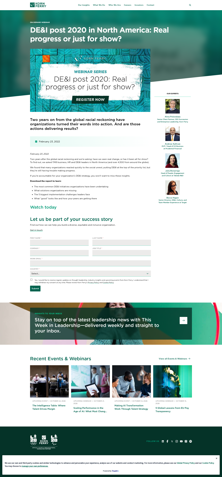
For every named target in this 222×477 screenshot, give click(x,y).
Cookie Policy (108, 282)
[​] (183, 320)
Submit (35, 288)
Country (35, 269)
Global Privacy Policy (186, 463)
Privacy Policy (93, 282)
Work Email (36, 259)
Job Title (97, 248)
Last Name (97, 238)
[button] (84, 5)
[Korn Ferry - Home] (38, 5)
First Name (35, 238)
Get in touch (36, 230)
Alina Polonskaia (172, 117)
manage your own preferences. (35, 466)
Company (35, 248)
